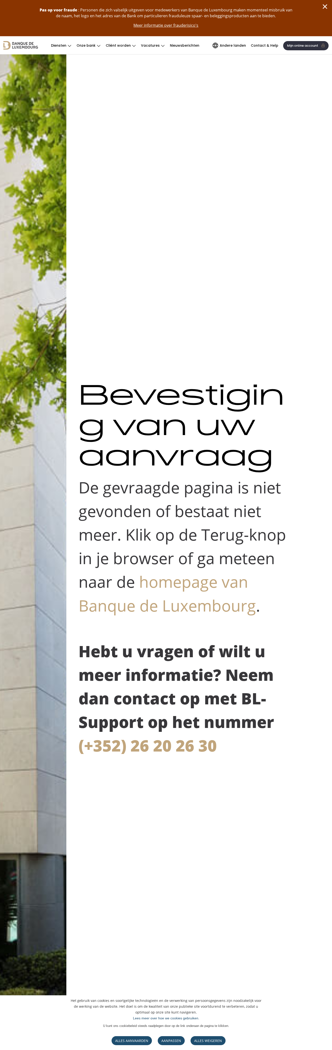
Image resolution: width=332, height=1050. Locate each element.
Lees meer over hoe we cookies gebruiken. (166, 1018)
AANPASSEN (171, 1040)
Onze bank (86, 45)
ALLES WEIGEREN (208, 1040)
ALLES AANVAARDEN (131, 1040)
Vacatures (150, 45)
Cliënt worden (118, 45)
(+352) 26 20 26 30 (148, 745)
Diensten (58, 45)
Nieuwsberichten (184, 45)
